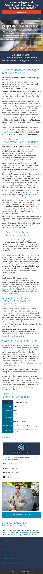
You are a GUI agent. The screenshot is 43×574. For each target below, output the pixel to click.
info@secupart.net (11, 477)
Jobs (4, 545)
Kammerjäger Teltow (29, 532)
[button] (3, 35)
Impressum (7, 550)
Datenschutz (7, 554)
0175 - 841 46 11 (8, 130)
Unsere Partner (8, 559)
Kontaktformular (7, 132)
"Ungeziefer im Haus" (9, 289)
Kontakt (6, 541)
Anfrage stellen (22, 514)
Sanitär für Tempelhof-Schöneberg (15, 563)
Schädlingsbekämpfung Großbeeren (17, 535)
